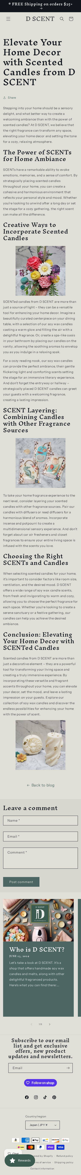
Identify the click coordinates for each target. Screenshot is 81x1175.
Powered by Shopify (41, 1155)
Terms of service (41, 1162)
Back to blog (43, 785)
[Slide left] (31, 1024)
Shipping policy (64, 1162)
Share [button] (12, 97)
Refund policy (64, 1155)
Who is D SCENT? (37, 949)
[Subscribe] (67, 1068)
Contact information (42, 1168)
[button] (8, 18)
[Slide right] (49, 1024)
